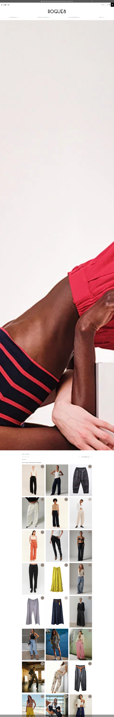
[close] (92, 1)
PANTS (27, 454)
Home (23, 454)
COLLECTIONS (42, 17)
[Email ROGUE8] (2, 5)
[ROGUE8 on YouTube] (9, 5)
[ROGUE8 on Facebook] (4, 5)
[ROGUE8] (57, 11)
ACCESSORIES (73, 17)
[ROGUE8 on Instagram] (5, 5)
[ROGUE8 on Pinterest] (7, 5)
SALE (101, 17)
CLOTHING (13, 17)
